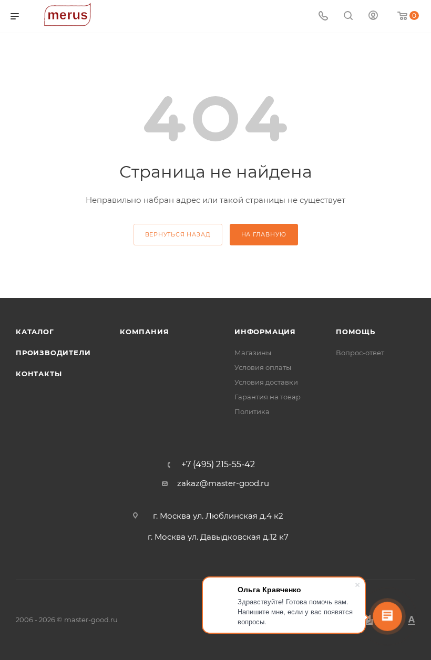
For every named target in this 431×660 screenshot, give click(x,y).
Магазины (252, 352)
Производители (53, 352)
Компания (144, 331)
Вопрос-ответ (360, 352)
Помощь (355, 331)
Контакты (38, 373)
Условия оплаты (262, 367)
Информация (265, 331)
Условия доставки (266, 382)
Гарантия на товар (267, 397)
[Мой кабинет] (373, 17)
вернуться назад (178, 234)
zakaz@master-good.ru (223, 483)
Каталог (35, 331)
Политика (252, 411)
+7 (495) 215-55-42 (218, 464)
